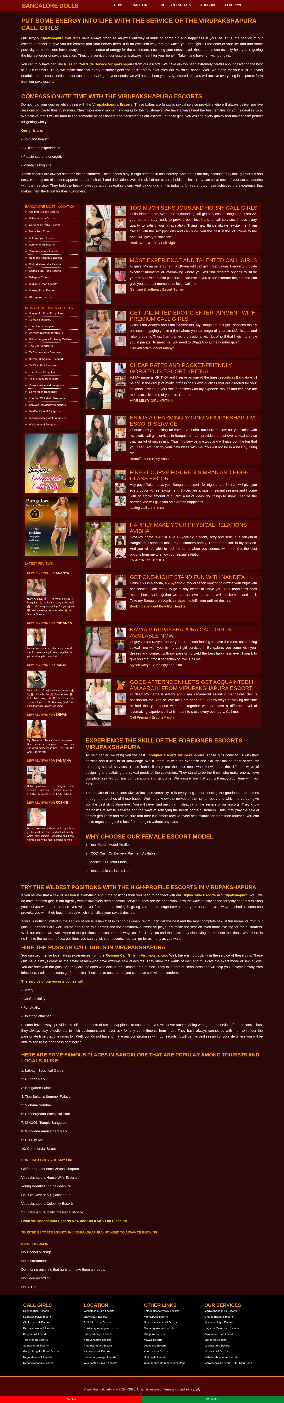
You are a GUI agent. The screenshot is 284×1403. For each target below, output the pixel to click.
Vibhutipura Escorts (156, 1316)
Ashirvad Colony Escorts (44, 211)
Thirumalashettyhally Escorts (161, 1310)
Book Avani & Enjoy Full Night (153, 243)
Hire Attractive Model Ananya (152, 348)
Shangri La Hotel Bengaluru (46, 313)
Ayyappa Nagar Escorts (218, 1322)
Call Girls (142, 5)
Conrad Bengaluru (40, 319)
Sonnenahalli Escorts (42, 244)
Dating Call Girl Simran (147, 508)
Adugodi (207, 5)
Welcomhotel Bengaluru (43, 424)
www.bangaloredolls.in (102, 1389)
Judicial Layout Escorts (98, 1322)
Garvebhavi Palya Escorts (44, 224)
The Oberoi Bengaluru (42, 326)
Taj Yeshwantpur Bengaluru (45, 352)
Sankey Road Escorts (42, 290)
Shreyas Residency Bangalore (47, 404)
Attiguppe (233, 5)
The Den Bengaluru (41, 345)
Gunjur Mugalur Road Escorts (41, 1351)
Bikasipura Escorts (40, 297)
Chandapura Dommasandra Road (164, 1362)
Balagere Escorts (39, 277)
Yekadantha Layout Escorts (100, 1362)
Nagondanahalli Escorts (37, 1357)
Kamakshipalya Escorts (37, 1316)
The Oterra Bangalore (42, 372)
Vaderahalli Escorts (95, 1316)
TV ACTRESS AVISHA (147, 560)
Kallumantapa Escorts (42, 218)
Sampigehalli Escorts (36, 1345)
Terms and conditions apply (181, 1389)
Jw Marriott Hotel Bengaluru (46, 332)
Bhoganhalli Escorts (35, 1334)
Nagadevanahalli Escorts (38, 1362)
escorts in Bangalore (236, 377)
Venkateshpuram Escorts (99, 1310)
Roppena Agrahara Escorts (45, 257)
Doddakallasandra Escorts (45, 264)
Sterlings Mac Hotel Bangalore (47, 417)
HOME (118, 5)
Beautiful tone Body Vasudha (152, 459)
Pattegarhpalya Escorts (98, 1334)
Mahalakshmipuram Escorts (221, 1357)
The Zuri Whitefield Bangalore (47, 398)
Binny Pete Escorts (40, 231)
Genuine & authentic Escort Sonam (157, 289)
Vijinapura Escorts (215, 1339)
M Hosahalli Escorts (216, 1351)
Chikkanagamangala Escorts (101, 1328)
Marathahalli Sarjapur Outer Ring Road (228, 1362)
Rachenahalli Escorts (36, 1310)
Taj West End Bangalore (43, 365)
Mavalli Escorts (153, 1339)
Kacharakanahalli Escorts (38, 1328)
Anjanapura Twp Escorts (219, 1334)
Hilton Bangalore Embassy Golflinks (50, 339)
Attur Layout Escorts (156, 1351)
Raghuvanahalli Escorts (98, 1345)
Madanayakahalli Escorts (159, 1328)
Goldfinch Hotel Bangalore (45, 411)
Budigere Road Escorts (43, 283)
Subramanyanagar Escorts (100, 1357)
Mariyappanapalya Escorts (220, 1310)
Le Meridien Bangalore (43, 391)
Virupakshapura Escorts (43, 251)
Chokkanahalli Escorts (36, 1322)
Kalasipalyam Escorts (42, 238)
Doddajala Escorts (155, 1357)
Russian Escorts (176, 5)
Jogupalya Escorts (155, 1345)
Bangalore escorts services (164, 600)
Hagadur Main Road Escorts (221, 1328)
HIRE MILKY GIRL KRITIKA (151, 400)
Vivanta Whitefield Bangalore (46, 385)
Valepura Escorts (154, 1334)
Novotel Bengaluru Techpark (46, 358)
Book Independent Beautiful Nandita (157, 606)
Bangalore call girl (216, 325)
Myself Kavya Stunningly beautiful (156, 665)
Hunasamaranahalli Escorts (161, 1322)
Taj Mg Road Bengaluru (43, 378)
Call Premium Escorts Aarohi (152, 717)
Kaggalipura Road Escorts (45, 270)
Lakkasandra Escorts (217, 1345)
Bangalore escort (186, 485)
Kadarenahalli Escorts (97, 1351)
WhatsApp (213, 1399)
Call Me (71, 1399)
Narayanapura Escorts (97, 1339)
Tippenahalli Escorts (35, 1339)
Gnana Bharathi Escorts (219, 1316)
